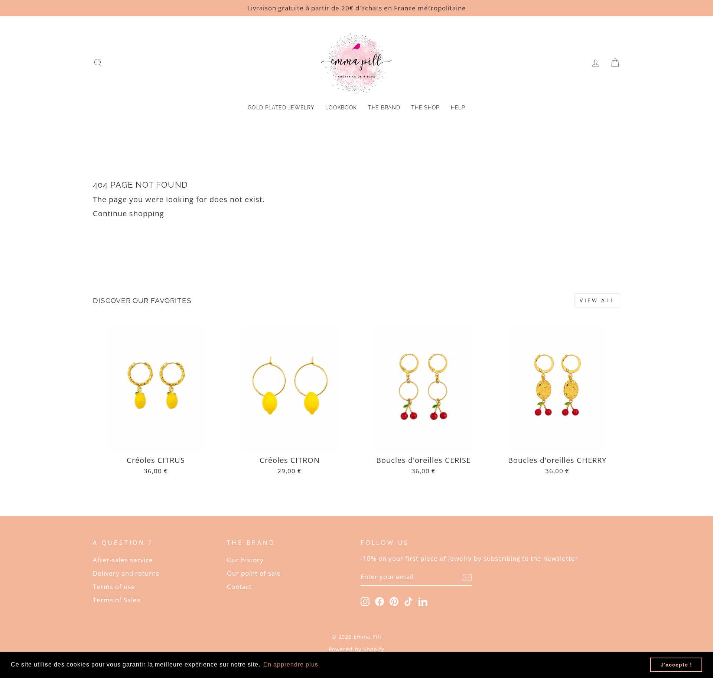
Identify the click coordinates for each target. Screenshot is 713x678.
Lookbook (341, 108)
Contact (239, 586)
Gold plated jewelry (281, 108)
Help (458, 108)
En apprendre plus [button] (290, 664)
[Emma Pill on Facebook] (379, 601)
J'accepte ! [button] (676, 665)
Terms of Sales (116, 600)
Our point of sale (254, 573)
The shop (425, 108)
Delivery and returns (126, 573)
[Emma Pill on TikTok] (408, 601)
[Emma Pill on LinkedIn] (423, 601)
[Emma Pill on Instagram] (365, 601)
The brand (384, 108)
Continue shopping (128, 213)
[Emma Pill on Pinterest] (394, 601)
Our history (245, 560)
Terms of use (114, 586)
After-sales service (123, 560)
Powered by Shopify (356, 649)
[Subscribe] (467, 577)
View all (597, 300)
